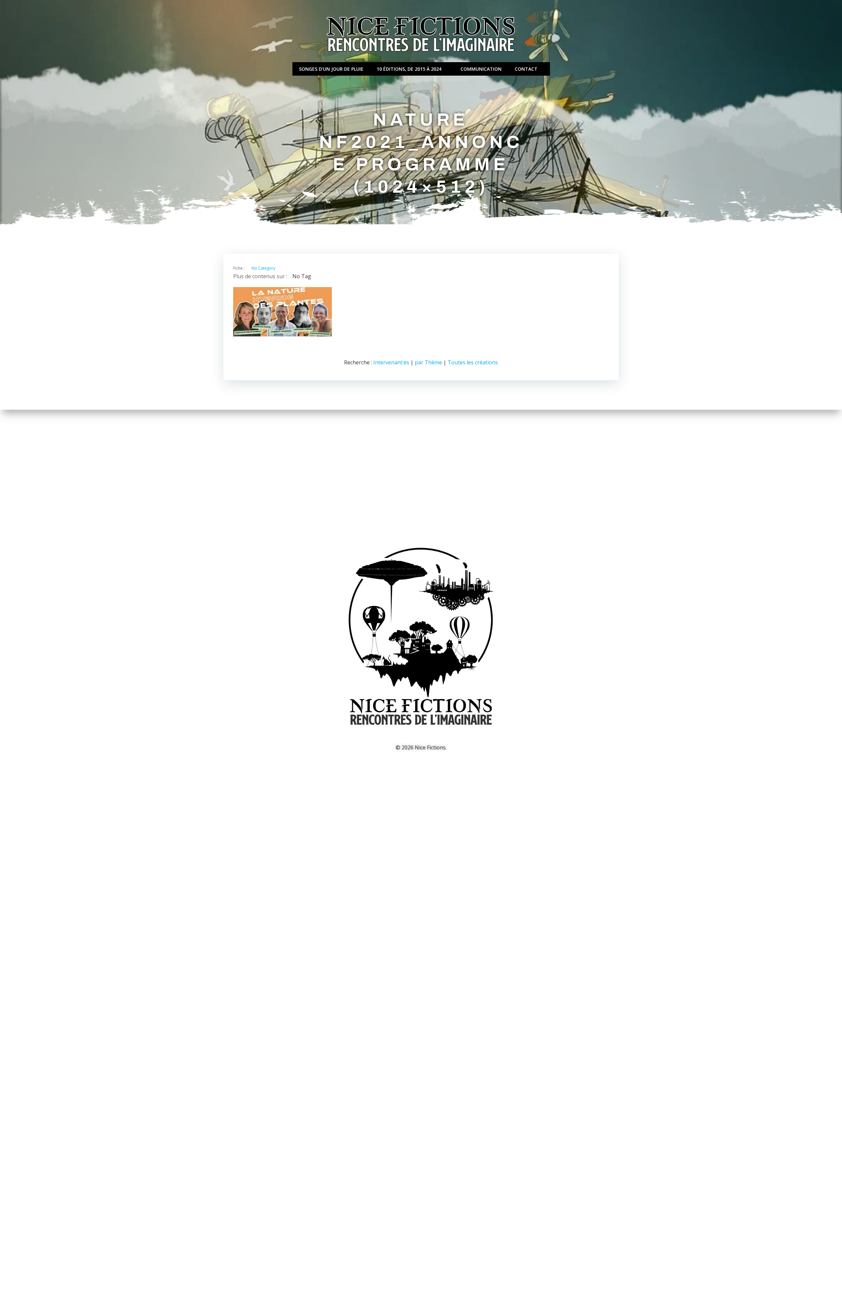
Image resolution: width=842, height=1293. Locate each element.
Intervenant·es (391, 362)
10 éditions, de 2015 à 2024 (409, 69)
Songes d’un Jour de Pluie (331, 69)
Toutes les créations (473, 362)
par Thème (428, 362)
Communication (481, 69)
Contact (526, 69)
